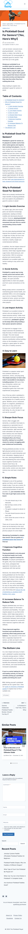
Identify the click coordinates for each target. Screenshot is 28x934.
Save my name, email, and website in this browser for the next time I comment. (14, 828)
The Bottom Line (10, 127)
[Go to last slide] (4, 745)
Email (5, 815)
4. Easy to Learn (13, 112)
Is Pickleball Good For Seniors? (14, 100)
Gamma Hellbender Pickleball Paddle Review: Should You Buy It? (7, 708)
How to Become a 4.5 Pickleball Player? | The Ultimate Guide (12, 750)
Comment (6, 784)
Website (5, 822)
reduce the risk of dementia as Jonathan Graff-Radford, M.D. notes (13, 592)
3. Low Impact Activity (15, 110)
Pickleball (6, 695)
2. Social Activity (13, 108)
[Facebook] (3, 896)
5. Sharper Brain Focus (15, 115)
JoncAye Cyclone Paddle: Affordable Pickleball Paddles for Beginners (14, 856)
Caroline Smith (10, 42)
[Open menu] (24, 4)
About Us (9, 915)
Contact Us (18, 918)
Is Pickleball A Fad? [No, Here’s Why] (21, 706)
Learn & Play (6, 28)
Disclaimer (9, 918)
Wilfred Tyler (8, 755)
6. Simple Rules (12, 117)
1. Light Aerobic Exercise (15, 106)
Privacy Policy (17, 915)
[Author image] (3, 43)
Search (4, 841)
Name (5, 807)
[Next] (23, 745)
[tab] (10, 763)
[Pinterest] (6, 896)
